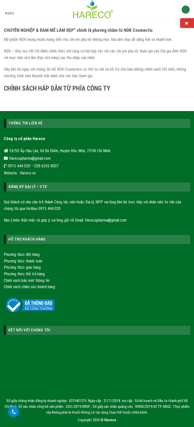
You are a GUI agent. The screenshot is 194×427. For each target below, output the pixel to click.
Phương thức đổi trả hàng (24, 274)
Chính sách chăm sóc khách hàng (29, 286)
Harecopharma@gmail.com (106, 220)
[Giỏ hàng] (186, 10)
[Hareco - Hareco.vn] (93, 9)
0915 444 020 (49, 208)
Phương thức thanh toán (23, 261)
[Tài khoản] (175, 9)
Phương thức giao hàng (22, 267)
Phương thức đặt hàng (22, 254)
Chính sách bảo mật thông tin (27, 280)
